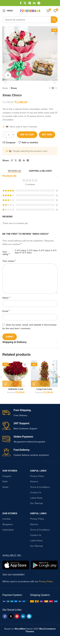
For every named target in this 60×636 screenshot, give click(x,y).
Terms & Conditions (40, 487)
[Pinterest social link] (29, 3)
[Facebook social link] (21, 3)
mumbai (6, 518)
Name (6, 297)
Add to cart (27, 134)
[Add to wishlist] (25, 364)
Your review (9, 261)
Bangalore (7, 524)
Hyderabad (8, 529)
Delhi (5, 481)
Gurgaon (6, 476)
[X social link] (25, 3)
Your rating (6, 253)
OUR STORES (9, 470)
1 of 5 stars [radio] (20, 250)
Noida (5, 487)
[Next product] (56, 88)
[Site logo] (30, 10)
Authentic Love (15, 389)
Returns (34, 481)
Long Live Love (44, 389)
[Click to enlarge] (8, 75)
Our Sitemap (36, 503)
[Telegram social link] (38, 3)
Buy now (47, 134)
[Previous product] (49, 88)
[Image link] (13, 601)
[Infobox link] (30, 413)
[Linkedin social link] (34, 3)
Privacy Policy (37, 476)
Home (5, 88)
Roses (14, 88)
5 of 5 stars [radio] (26, 252)
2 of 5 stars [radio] (32, 250)
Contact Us (35, 492)
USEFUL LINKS (38, 470)
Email (6, 311)
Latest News (36, 498)
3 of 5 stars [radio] (44, 250)
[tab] (14, 170)
